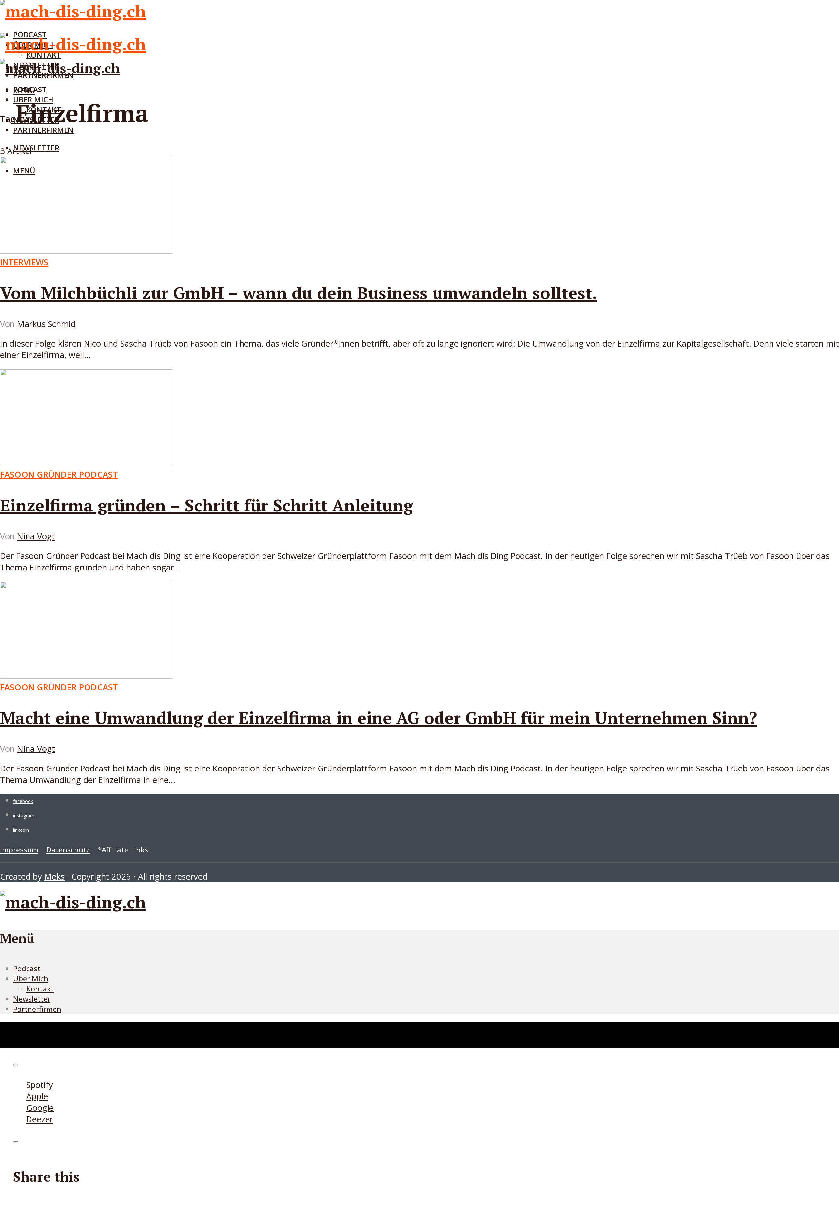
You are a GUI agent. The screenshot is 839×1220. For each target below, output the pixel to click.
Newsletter (36, 148)
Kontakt (40, 989)
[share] (15, 1142)
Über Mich (30, 978)
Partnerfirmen (43, 130)
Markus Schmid (46, 324)
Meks (54, 876)
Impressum (19, 850)
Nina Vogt (36, 536)
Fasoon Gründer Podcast (59, 474)
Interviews (24, 262)
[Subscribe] (15, 1065)
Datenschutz (68, 850)
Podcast (30, 89)
